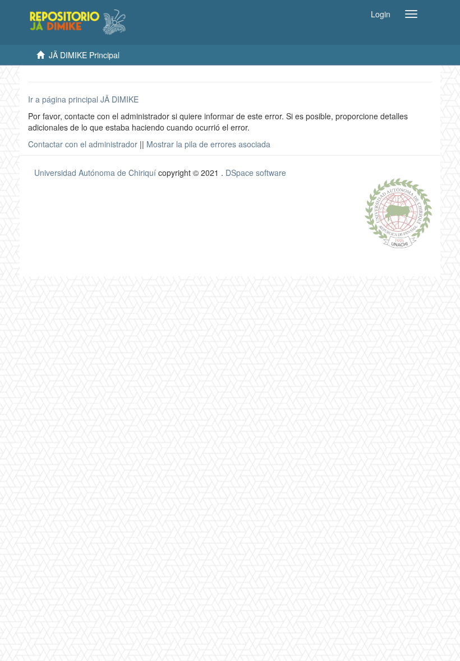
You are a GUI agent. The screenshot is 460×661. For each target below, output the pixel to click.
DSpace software (256, 172)
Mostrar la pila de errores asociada (208, 144)
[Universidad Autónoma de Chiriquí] (398, 211)
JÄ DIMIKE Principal (84, 54)
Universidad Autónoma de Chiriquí (95, 172)
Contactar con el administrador (82, 144)
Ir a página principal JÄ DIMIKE (83, 99)
